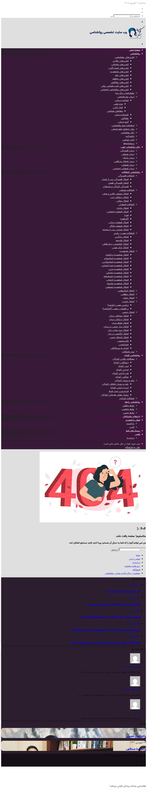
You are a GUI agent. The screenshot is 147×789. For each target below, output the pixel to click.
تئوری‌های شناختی (120, 64)
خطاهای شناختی (115, 111)
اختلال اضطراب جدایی (119, 222)
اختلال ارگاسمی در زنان (118, 334)
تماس (137, 434)
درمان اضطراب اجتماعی (123, 168)
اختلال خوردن (128, 301)
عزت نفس (118, 104)
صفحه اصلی (134, 50)
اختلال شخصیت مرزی (119, 269)
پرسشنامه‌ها (128, 143)
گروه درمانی (123, 122)
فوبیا (126, 215)
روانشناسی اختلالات (131, 172)
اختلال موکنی (122, 201)
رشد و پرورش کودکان (124, 380)
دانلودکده (130, 136)
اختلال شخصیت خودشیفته (116, 276)
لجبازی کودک (122, 370)
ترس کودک (123, 366)
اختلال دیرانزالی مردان (119, 319)
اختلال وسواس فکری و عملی (115, 194)
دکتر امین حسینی (136, 736)
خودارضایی (124, 344)
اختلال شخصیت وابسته (118, 283)
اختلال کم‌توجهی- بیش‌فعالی (115, 244)
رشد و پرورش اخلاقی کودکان (115, 384)
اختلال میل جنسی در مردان (116, 326)
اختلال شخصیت (126, 251)
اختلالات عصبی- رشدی (124, 233)
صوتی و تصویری (132, 420)
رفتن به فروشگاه (132, 447)
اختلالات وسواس (126, 190)
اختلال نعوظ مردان (120, 323)
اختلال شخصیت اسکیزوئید (116, 258)
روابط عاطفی (128, 405)
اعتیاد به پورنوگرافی (120, 348)
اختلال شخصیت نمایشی (117, 273)
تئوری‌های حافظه (121, 79)
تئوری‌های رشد (122, 75)
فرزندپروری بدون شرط (119, 391)
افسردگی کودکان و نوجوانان (116, 186)
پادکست (130, 423)
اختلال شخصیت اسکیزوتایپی (115, 262)
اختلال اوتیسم (122, 240)
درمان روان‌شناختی (125, 97)
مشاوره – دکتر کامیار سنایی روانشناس (122, 573)
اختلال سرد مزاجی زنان (118, 330)
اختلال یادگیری (122, 237)
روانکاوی (125, 118)
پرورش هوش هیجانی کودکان (115, 395)
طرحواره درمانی (122, 115)
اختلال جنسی (128, 312)
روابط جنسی (128, 413)
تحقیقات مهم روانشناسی (123, 125)
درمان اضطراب (127, 165)
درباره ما (130, 438)
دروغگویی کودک (121, 362)
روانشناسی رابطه (132, 402)
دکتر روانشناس (127, 132)
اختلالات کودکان (126, 398)
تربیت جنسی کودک (119, 387)
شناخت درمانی (122, 100)
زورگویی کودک (122, 377)
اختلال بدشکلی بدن (119, 197)
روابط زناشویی (127, 409)
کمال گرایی (118, 107)
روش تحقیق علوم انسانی (122, 129)
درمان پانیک (128, 158)
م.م (138, 712)
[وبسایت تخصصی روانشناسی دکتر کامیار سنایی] (116, 38)
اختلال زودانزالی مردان (119, 316)
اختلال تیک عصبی (120, 247)
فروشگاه (136, 569)
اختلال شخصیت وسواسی (117, 287)
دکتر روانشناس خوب (130, 147)
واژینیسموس (123, 341)
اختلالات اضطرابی (126, 204)
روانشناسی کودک (132, 355)
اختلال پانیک (123, 208)
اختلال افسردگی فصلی (118, 183)
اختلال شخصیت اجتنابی (117, 280)
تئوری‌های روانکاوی (120, 82)
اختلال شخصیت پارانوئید (117, 255)
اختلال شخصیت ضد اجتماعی (115, 265)
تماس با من (134, 559)
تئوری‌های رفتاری (121, 61)
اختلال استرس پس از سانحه (116, 229)
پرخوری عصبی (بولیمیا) (118, 305)
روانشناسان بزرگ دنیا (124, 93)
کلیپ (131, 427)
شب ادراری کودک (120, 373)
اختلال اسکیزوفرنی (126, 290)
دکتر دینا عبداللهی (136, 749)
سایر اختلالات (128, 352)
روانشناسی (135, 53)
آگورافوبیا (124, 219)
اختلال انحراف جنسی (119, 337)
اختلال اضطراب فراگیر (119, 226)
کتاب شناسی (128, 140)
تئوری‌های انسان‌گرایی (118, 68)
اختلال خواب (128, 298)
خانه (138, 555)
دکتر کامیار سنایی (132, 666)
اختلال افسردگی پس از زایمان (115, 179)
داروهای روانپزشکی (131, 416)
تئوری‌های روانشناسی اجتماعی (114, 89)
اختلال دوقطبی (127, 294)
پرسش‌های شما (133, 431)
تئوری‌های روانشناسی (124, 57)
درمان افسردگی (127, 150)
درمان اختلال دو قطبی (124, 161)
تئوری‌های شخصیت (119, 71)
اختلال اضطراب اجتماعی (118, 211)
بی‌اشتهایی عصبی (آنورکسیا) (115, 308)
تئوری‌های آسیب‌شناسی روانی (115, 86)
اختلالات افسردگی (126, 176)
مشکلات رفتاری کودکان (123, 359)
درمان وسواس (127, 154)
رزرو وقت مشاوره (132, 566)
